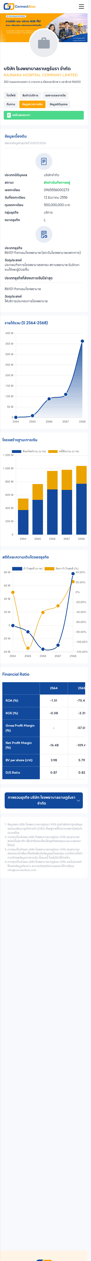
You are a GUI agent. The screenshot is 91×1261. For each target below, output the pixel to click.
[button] (11, 95)
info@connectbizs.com (21, 870)
